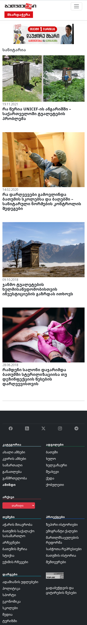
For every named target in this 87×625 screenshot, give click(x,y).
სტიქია (8, 555)
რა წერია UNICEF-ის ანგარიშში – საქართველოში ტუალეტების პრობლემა (36, 113)
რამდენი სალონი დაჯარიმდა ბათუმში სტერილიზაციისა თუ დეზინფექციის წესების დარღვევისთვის (34, 376)
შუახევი (52, 471)
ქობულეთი (55, 484)
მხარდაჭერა (18, 14)
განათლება (12, 471)
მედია (7, 614)
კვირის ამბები (14, 458)
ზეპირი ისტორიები (62, 524)
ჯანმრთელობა (14, 478)
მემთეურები (56, 562)
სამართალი (12, 465)
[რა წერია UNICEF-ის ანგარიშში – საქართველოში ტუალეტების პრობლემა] (43, 78)
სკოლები (10, 608)
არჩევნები (11, 542)
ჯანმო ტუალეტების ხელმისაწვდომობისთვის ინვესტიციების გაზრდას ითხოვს (38, 289)
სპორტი (9, 595)
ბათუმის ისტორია (61, 555)
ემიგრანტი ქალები (61, 531)
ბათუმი (52, 452)
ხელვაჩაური (56, 465)
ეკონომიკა (11, 601)
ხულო (51, 458)
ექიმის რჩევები (15, 562)
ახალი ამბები (13, 452)
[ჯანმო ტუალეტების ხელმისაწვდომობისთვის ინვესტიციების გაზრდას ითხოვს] (43, 249)
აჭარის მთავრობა (17, 524)
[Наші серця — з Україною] (20, 6)
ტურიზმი (9, 621)
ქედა (50, 478)
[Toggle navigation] (76, 6)
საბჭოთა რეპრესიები (64, 549)
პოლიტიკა (11, 588)
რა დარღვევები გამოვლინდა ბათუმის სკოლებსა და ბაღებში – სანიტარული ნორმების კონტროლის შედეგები (41, 201)
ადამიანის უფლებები (20, 582)
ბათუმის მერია (14, 549)
